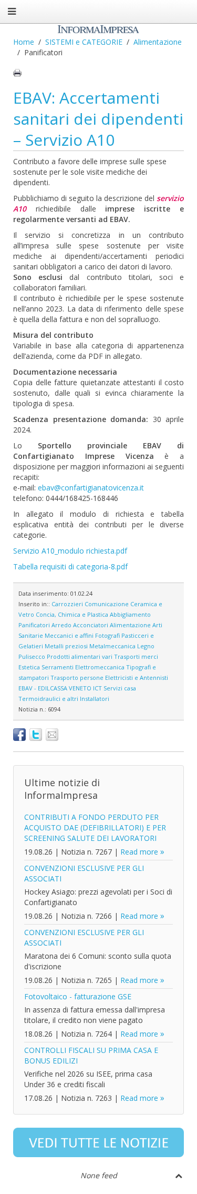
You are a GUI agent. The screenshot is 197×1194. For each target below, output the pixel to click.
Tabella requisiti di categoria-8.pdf (70, 566)
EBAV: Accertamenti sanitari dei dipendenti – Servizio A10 (98, 118)
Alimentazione (157, 42)
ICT (97, 688)
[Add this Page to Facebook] (19, 734)
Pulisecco (31, 656)
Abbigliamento (130, 614)
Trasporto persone (76, 677)
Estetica (29, 667)
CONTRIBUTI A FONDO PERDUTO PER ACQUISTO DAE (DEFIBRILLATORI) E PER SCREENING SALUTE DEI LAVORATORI (95, 827)
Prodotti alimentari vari (79, 656)
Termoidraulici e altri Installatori (63, 699)
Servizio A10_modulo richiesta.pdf (70, 551)
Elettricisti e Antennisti (136, 677)
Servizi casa (119, 688)
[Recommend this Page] (52, 734)
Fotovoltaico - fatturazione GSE (77, 996)
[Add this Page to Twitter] (35, 734)
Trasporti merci (136, 656)
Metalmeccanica (112, 646)
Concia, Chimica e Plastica (72, 614)
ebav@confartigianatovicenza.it (91, 488)
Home (23, 42)
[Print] (17, 72)
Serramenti (58, 667)
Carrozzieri (67, 604)
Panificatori (34, 625)
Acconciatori (90, 625)
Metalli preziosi (66, 646)
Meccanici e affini (69, 635)
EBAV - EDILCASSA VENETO (54, 688)
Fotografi (107, 635)
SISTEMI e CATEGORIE (83, 42)
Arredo (61, 625)
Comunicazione (107, 604)
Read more (139, 852)
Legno (145, 646)
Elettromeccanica (100, 667)
